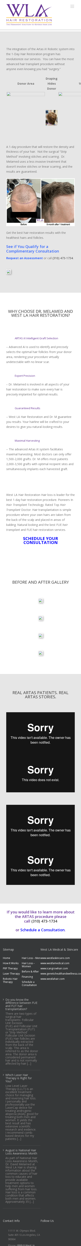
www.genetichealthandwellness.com (49, 973)
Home (6, 958)
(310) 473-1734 (63, 258)
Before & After (30, 971)
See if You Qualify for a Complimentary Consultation (32, 249)
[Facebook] (42, 1230)
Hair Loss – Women (28, 964)
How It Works (10, 963)
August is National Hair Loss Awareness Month (21, 1151)
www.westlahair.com (49, 979)
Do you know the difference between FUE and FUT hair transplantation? (21, 1004)
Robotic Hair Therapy (10, 980)
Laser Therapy (11, 973)
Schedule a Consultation (42, 929)
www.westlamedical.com (49, 963)
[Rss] (49, 1230)
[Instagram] (56, 1230)
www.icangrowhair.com (49, 968)
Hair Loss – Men (31, 958)
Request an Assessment (24, 258)
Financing (27, 976)
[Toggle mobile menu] (72, 6)
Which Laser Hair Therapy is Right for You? (18, 1078)
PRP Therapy (10, 968)
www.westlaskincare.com (49, 958)
